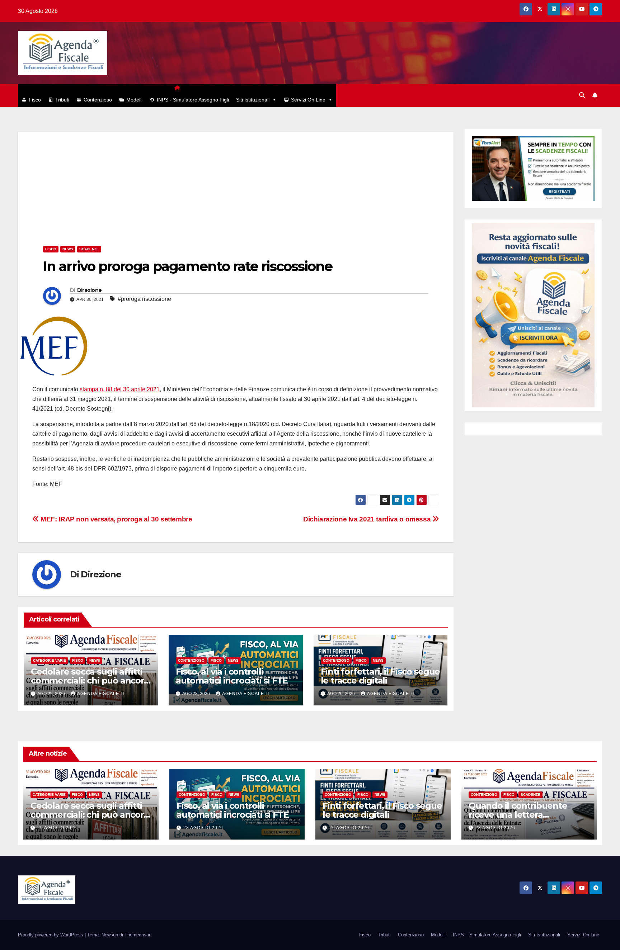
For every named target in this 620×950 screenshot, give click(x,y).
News (67, 249)
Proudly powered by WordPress (51, 934)
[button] (582, 95)
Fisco (35, 100)
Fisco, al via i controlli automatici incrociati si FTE (232, 676)
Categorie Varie (49, 660)
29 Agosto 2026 (57, 827)
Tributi (62, 100)
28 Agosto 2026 (203, 827)
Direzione (89, 290)
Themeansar (137, 934)
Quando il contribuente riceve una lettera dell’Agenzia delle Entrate (523, 814)
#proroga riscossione (144, 299)
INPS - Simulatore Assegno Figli (193, 100)
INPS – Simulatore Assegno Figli (487, 934)
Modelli (134, 100)
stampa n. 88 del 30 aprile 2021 (120, 389)
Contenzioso (98, 100)
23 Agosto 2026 (495, 827)
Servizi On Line (308, 100)
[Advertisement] (235, 182)
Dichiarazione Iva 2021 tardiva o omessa (367, 519)
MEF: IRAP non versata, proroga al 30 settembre (115, 519)
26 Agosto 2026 (349, 827)
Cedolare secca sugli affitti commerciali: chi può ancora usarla (90, 680)
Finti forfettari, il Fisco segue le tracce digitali (380, 676)
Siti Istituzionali (252, 100)
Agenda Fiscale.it (101, 693)
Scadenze (89, 249)
